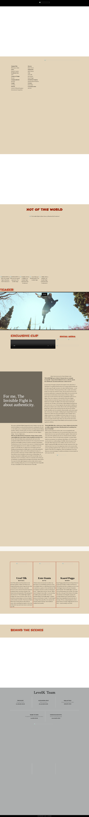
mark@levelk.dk (34, 718)
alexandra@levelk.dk (43, 704)
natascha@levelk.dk (56, 718)
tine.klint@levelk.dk (20, 704)
